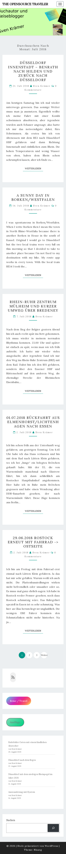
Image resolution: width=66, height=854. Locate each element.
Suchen (10, 820)
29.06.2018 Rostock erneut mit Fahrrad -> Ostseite (33, 542)
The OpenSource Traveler (25, 4)
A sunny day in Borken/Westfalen (33, 197)
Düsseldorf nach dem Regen (22, 760)
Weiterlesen (34, 168)
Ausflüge (15, 722)
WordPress (51, 845)
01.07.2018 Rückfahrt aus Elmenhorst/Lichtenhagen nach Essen (33, 421)
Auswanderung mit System (21, 792)
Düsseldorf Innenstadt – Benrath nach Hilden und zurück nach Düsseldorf (33, 71)
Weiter (44, 655)
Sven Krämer (41, 85)
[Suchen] (53, 828)
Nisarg (38, 849)
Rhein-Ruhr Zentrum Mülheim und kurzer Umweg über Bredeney (33, 306)
